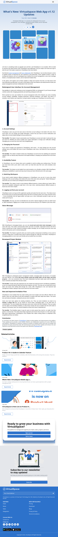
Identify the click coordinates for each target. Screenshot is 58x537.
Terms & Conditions (34, 514)
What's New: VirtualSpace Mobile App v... (16, 380)
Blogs (30, 509)
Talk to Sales (29, 436)
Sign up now (29, 433)
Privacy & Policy (33, 511)
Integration (6, 511)
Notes (4, 506)
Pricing (31, 503)
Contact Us (6, 519)
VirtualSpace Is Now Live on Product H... (16, 407)
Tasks (4, 509)
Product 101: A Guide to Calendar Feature (16, 353)
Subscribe (29, 482)
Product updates (7, 329)
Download (32, 506)
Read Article (7, 360)
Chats (4, 503)
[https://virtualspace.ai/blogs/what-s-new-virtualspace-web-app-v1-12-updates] (33, 27)
